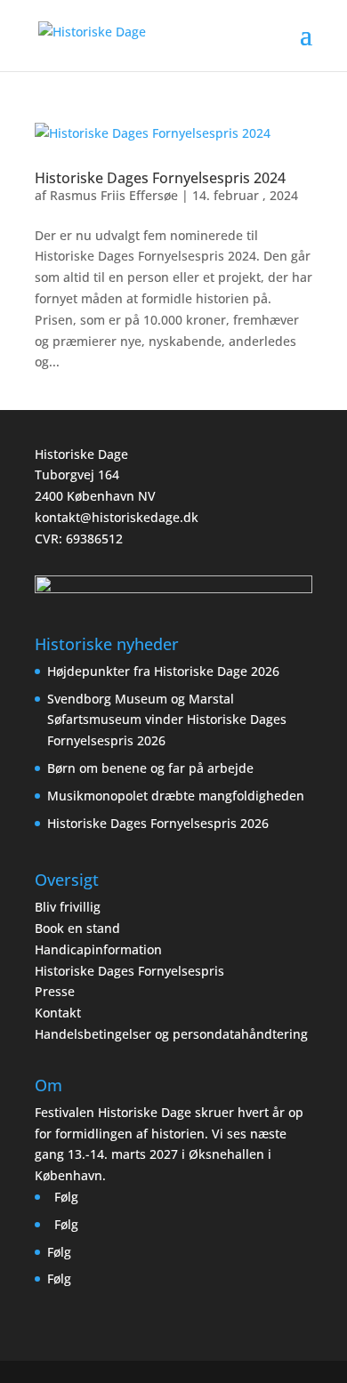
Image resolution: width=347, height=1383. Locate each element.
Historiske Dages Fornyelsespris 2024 (160, 178)
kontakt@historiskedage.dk (116, 517)
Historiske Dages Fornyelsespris (129, 970)
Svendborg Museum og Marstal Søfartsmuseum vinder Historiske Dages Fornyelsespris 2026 (166, 720)
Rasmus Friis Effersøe (114, 195)
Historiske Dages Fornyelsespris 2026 (158, 823)
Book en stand (77, 928)
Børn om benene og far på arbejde (150, 768)
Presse (55, 991)
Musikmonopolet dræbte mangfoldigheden (177, 795)
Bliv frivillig (68, 906)
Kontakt (58, 1012)
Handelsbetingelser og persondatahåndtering (171, 1033)
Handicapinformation (98, 949)
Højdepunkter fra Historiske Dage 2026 (163, 671)
